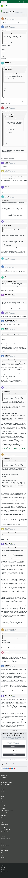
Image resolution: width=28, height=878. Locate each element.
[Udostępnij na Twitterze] (1, 768)
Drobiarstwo (20, 12)
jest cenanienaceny (9, 453)
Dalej (24, 14)
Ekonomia (3, 794)
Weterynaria (3, 855)
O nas (2, 875)
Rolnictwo (3, 836)
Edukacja (3, 789)
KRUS (2, 803)
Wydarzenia (3, 859)
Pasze (2, 817)
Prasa (2, 822)
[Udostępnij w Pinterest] (14, 768)
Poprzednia (5, 14)
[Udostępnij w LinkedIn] (12, 768)
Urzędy (2, 852)
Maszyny (3, 808)
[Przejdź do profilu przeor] (2, 163)
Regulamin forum (4, 871)
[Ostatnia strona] (26, 15)
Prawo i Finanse (4, 824)
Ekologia (3, 791)
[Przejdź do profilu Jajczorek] (2, 18)
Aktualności (3, 777)
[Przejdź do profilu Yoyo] (2, 171)
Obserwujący (12, 759)
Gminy (2, 796)
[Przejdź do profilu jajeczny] (2, 277)
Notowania (3, 815)
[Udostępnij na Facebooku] (3, 768)
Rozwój (2, 843)
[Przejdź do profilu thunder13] (2, 221)
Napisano (10, 19)
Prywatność (3, 869)
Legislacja (3, 805)
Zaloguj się (14, 754)
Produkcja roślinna (5, 827)
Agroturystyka (4, 775)
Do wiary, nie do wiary (5, 784)
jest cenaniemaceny (9, 266)
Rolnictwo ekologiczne (5, 838)
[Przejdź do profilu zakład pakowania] (2, 295)
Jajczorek (7, 18)
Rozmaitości (3, 841)
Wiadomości (3, 857)
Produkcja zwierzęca (5, 829)
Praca (2, 819)
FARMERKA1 (7, 651)
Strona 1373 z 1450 (14, 14)
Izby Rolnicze (3, 801)
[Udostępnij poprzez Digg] (6, 768)
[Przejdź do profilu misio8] (2, 107)
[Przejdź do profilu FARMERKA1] (2, 652)
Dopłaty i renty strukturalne (7, 782)
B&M (6, 186)
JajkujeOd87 (7, 26)
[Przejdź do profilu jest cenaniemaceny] (2, 266)
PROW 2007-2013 (4, 831)
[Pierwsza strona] (1, 15)
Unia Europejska (4, 850)
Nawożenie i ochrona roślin (7, 810)
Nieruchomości (4, 812)
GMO (2, 798)
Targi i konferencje (5, 845)
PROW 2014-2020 (4, 834)
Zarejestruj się (14, 746)
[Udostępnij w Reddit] (10, 768)
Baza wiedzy (3, 780)
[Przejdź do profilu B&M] (2, 187)
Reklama (3, 867)
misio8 (6, 107)
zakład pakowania (9, 294)
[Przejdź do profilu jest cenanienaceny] (2, 454)
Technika (3, 848)
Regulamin (3, 873)
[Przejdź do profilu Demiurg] (2, 63)
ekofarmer (8, 12)
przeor (6, 162)
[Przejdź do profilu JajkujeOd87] (2, 26)
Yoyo (6, 170)
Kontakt (2, 865)
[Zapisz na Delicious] (8, 768)
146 (26, 759)
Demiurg (7, 62)
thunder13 (7, 220)
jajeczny (6, 276)
